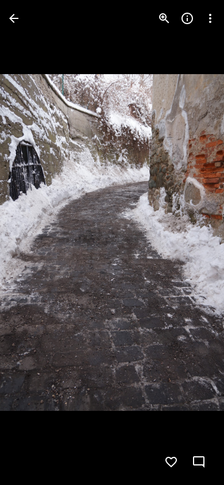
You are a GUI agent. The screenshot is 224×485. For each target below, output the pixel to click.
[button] (32, 242)
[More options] (210, 18)
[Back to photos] (14, 18)
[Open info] (187, 18)
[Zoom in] (164, 18)
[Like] (171, 462)
